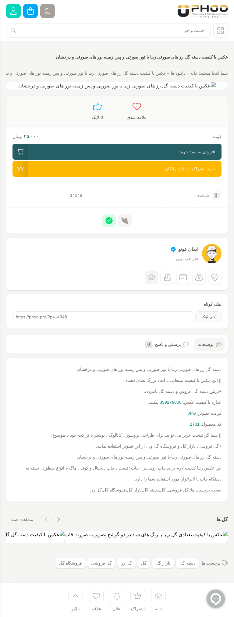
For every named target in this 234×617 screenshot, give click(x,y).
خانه (194, 73)
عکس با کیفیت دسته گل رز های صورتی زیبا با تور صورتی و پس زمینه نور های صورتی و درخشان (142, 57)
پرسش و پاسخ (164, 344)
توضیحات (205, 344)
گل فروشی (101, 563)
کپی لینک (208, 317)
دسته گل (187, 563)
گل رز (126, 563)
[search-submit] (13, 30)
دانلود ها (178, 73)
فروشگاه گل (70, 563)
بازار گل (163, 563)
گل (144, 563)
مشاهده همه (22, 519)
